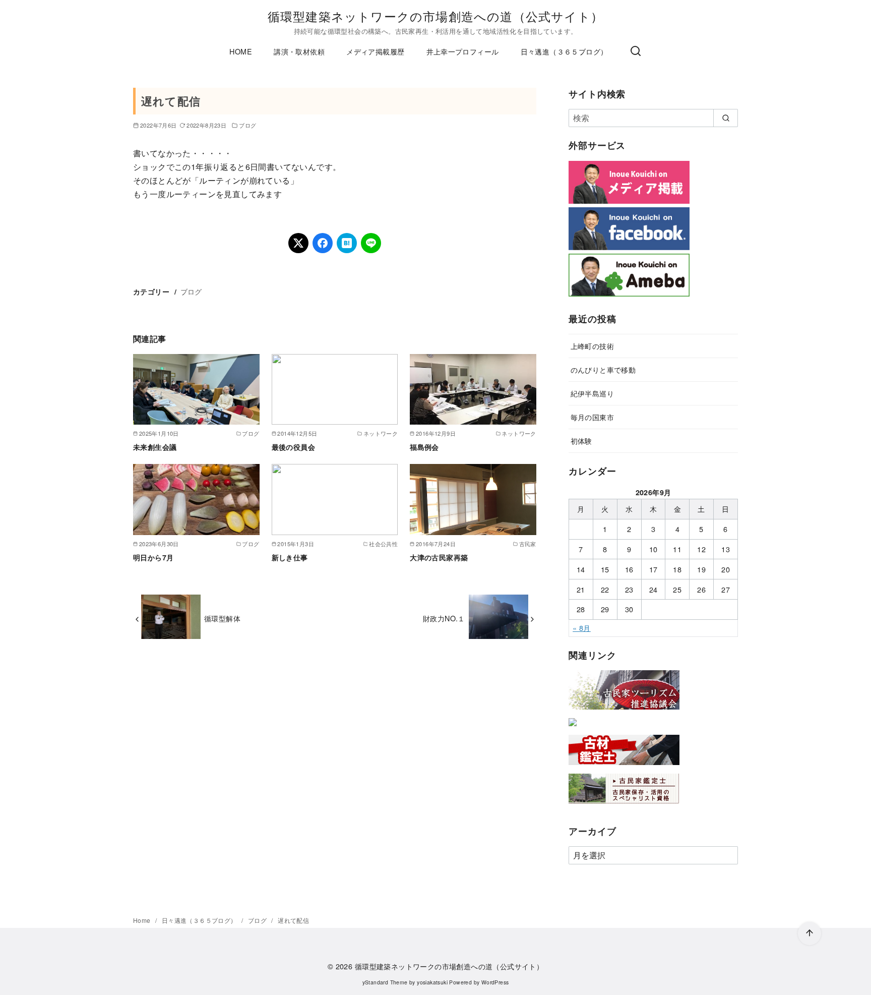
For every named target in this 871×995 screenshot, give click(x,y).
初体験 (581, 440)
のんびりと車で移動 (603, 369)
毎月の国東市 (592, 417)
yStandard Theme (385, 982)
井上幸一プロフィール (462, 51)
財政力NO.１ (444, 618)
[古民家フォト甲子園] (573, 728)
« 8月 (582, 627)
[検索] (636, 51)
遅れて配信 (293, 920)
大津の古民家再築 (439, 557)
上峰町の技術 (592, 345)
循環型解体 (222, 618)
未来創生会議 (154, 447)
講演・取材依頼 (299, 51)
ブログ (247, 125)
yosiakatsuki (432, 982)
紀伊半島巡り (592, 393)
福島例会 (424, 447)
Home (142, 920)
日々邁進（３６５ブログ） (564, 51)
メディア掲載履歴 (375, 51)
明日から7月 (153, 557)
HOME (240, 51)
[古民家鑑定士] (624, 805)
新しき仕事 (290, 557)
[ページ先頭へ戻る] (809, 933)
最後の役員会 (293, 447)
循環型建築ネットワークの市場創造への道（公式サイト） (435, 16)
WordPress (495, 982)
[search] (725, 118)
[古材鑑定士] (624, 767)
